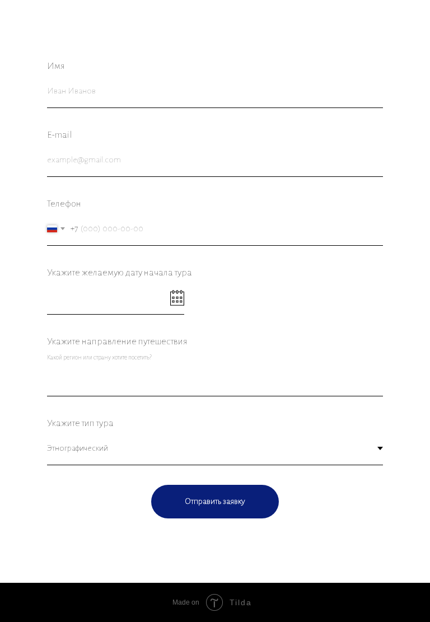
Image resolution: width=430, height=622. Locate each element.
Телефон (64, 204)
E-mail (59, 135)
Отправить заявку (215, 501)
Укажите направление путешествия (117, 341)
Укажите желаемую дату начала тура (119, 273)
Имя (55, 66)
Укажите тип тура (80, 423)
